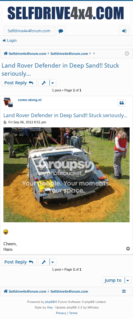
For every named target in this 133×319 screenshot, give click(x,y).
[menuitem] (61, 313)
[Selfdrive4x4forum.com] (66, 13)
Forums (62, 32)
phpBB (50, 301)
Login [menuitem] (125, 32)
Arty (50, 307)
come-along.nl (29, 100)
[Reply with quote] (122, 103)
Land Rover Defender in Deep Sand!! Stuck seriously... (60, 69)
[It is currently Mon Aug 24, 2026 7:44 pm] (127, 53)
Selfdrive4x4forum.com (29, 30)
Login (12, 40)
